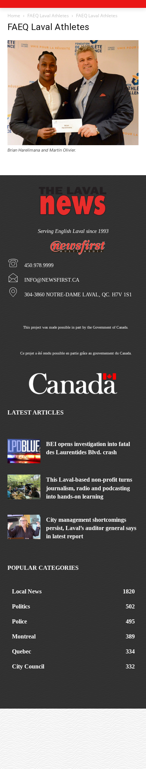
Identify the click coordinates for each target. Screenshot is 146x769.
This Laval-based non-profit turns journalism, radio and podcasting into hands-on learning (89, 488)
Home (13, 15)
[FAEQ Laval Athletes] (73, 143)
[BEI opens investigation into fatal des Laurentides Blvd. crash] (23, 451)
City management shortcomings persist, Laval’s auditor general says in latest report (91, 528)
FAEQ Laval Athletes (48, 15)
